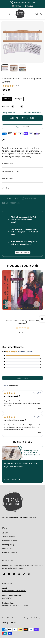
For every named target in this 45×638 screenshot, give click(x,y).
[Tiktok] (24, 573)
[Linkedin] (29, 573)
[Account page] (8, 13)
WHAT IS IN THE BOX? (10, 171)
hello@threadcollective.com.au (14, 591)
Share (8, 188)
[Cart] (41, 13)
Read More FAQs (22, 252)
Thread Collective (15, 517)
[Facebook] (8, 573)
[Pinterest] (18, 573)
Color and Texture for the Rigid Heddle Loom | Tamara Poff (22, 321)
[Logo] (20, 13)
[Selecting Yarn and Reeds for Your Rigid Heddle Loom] (22, 464)
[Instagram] (3, 573)
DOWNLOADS (30, 198)
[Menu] (4, 14)
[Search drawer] (36, 13)
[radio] (7, 99)
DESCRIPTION (7, 164)
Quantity (5, 106)
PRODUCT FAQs (12, 198)
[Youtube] (13, 573)
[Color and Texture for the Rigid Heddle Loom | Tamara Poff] (22, 290)
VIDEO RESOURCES (13, 203)
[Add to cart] (5, 302)
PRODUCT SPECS (8, 179)
